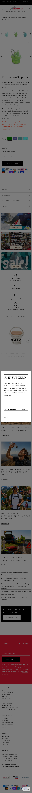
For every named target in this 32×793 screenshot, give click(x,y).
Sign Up (25, 409)
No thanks (8, 417)
